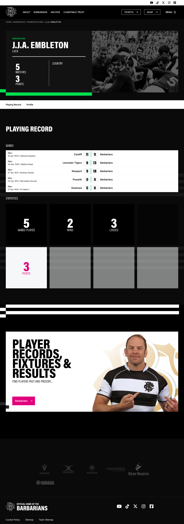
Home (8, 22)
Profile (30, 104)
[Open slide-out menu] (171, 12)
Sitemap (29, 519)
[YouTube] (151, 2)
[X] (163, 2)
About (26, 12)
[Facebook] (175, 2)
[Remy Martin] (139, 469)
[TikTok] (157, 2)
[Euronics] (115, 469)
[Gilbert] (68, 469)
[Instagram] (169, 2)
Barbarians (40, 12)
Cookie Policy (13, 519)
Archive (55, 12)
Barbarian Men (35, 22)
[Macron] (44, 469)
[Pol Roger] (92, 469)
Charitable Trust (73, 12)
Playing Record (13, 104)
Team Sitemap (46, 519)
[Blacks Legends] (44, 483)
